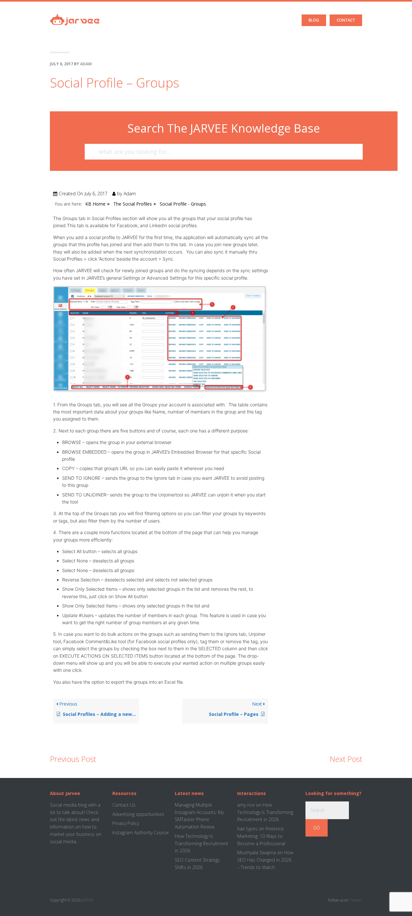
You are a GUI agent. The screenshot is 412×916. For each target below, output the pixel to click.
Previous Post (73, 759)
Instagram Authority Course (140, 832)
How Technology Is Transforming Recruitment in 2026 (201, 843)
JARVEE (87, 900)
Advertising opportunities (138, 814)
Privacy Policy (125, 823)
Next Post (346, 759)
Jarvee (75, 14)
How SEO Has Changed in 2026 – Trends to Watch (265, 859)
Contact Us (124, 805)
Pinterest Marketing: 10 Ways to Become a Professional (261, 836)
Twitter (356, 900)
